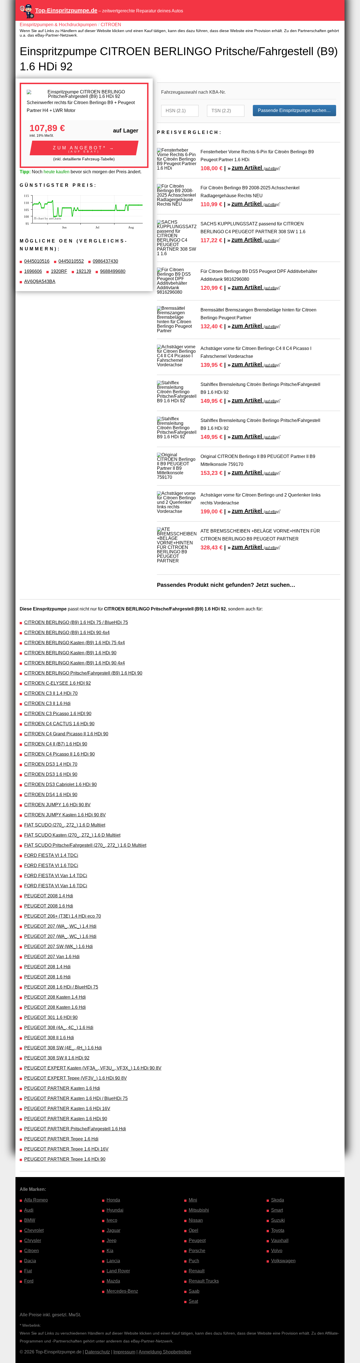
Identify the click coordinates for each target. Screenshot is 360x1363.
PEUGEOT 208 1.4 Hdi (47, 966)
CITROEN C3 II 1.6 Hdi (47, 703)
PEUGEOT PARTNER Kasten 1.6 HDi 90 (65, 1118)
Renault (196, 1270)
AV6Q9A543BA (39, 281)
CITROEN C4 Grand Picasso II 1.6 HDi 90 (66, 733)
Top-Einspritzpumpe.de (66, 10)
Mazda (113, 1281)
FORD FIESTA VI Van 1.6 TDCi (55, 885)
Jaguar (113, 1230)
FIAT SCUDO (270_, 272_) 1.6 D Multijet (64, 825)
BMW (29, 1220)
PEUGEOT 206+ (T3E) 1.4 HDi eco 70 (62, 916)
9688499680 (112, 271)
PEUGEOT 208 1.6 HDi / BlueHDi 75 (61, 987)
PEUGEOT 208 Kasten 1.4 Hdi (55, 997)
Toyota (277, 1230)
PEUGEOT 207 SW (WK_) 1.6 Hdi (58, 946)
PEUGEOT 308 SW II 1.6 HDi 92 (56, 1058)
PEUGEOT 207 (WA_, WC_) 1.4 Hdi (60, 926)
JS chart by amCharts (47, 218)
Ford (28, 1281)
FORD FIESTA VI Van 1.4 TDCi (55, 875)
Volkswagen (283, 1260)
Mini (193, 1200)
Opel (193, 1230)
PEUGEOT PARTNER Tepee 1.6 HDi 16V (66, 1149)
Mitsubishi (199, 1210)
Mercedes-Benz (122, 1291)
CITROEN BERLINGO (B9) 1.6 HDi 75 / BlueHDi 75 (76, 622)
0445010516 (37, 261)
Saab (194, 1291)
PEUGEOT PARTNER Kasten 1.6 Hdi (62, 1088)
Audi (28, 1210)
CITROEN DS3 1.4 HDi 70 (50, 764)
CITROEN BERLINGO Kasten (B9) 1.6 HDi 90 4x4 (74, 663)
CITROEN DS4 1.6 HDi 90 (50, 794)
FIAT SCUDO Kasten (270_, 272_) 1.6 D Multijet (72, 835)
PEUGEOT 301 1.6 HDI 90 (51, 1017)
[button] (84, 148)
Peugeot (197, 1240)
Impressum (124, 1351)
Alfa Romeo (36, 1200)
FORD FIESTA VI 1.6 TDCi (51, 865)
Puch (194, 1260)
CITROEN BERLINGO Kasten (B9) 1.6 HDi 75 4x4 (74, 642)
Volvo (276, 1250)
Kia (110, 1250)
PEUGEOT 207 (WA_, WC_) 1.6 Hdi (60, 936)
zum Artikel (256, 168)
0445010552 (71, 261)
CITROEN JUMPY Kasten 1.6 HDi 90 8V (65, 814)
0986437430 (105, 261)
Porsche (197, 1250)
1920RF (59, 271)
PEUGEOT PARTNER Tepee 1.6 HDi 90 (64, 1159)
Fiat (28, 1270)
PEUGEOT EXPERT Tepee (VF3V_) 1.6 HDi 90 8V (75, 1078)
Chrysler (32, 1240)
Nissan (196, 1220)
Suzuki (278, 1220)
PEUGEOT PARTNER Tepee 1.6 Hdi (61, 1139)
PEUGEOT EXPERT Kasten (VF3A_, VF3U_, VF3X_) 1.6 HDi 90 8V (92, 1068)
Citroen (31, 1250)
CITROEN (111, 24)
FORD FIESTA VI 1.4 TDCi (51, 855)
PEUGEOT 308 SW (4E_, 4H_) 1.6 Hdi (63, 1047)
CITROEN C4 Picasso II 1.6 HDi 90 (59, 754)
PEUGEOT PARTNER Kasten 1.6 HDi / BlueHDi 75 (76, 1098)
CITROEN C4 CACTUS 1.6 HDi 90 (59, 723)
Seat (193, 1301)
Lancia (113, 1260)
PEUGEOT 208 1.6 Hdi (47, 976)
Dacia (30, 1260)
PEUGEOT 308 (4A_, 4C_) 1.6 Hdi (58, 1027)
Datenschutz (97, 1351)
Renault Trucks (204, 1281)
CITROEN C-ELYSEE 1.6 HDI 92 (57, 683)
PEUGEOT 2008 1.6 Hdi (48, 906)
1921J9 (83, 271)
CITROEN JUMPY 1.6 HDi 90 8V (57, 804)
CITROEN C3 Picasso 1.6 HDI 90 (57, 713)
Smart (277, 1210)
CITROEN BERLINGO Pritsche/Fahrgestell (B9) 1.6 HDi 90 (83, 673)
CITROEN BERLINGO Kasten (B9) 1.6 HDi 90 (70, 652)
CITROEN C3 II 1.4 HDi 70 (51, 693)
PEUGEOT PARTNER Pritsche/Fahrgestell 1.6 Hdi (75, 1128)
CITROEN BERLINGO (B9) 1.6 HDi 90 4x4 (67, 632)
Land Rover (118, 1270)
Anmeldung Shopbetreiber (165, 1351)
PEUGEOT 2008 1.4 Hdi (48, 895)
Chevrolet (34, 1230)
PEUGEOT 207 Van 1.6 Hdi (52, 956)
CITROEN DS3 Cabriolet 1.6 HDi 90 (60, 784)
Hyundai (115, 1210)
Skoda (277, 1200)
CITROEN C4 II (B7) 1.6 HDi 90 (55, 744)
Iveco (112, 1220)
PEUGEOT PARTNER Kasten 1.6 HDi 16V (67, 1108)
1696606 (33, 271)
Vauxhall (280, 1240)
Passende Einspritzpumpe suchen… (294, 110)
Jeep (111, 1240)
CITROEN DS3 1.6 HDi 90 (50, 774)
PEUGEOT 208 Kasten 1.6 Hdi (55, 1007)
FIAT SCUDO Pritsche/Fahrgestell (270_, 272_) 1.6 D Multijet (85, 845)
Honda (113, 1200)
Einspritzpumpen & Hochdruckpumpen (58, 24)
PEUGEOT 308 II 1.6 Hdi (49, 1037)
